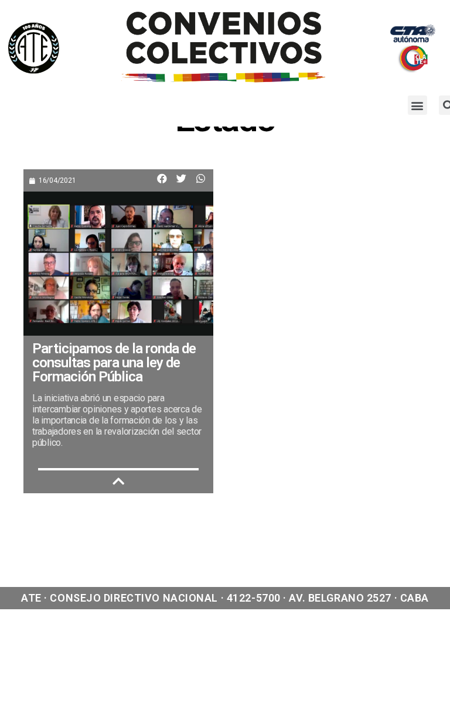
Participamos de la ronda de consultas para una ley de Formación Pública (114, 362)
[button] (417, 105)
